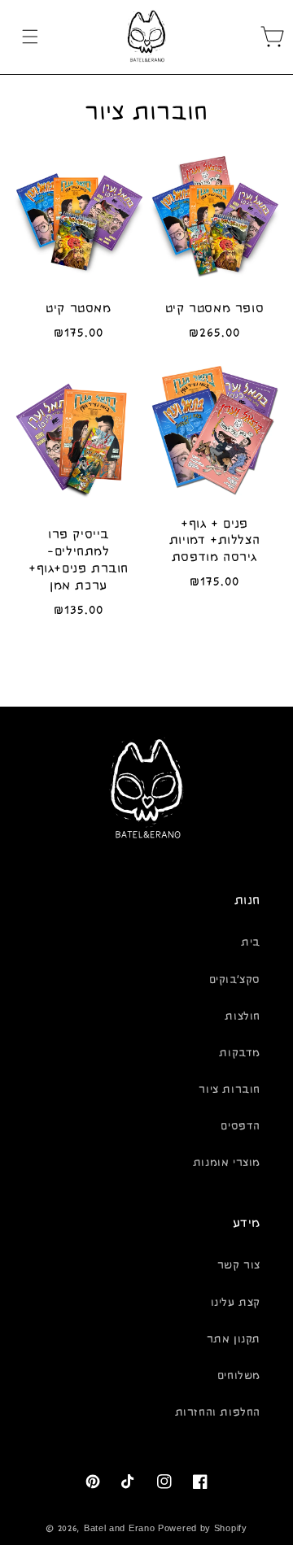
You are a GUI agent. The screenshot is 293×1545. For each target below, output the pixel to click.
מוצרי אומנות (226, 1163)
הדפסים (240, 1126)
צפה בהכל (147, 665)
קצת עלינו (235, 1302)
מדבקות (239, 1053)
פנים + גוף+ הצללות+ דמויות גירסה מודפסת (214, 540)
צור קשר (238, 1265)
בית (250, 942)
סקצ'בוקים (234, 980)
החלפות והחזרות (217, 1412)
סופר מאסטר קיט (214, 308)
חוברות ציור (229, 1089)
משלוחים (238, 1376)
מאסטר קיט (78, 308)
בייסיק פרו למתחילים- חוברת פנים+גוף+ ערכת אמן (78, 559)
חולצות (242, 1016)
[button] (30, 36)
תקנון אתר (233, 1339)
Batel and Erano (119, 1528)
